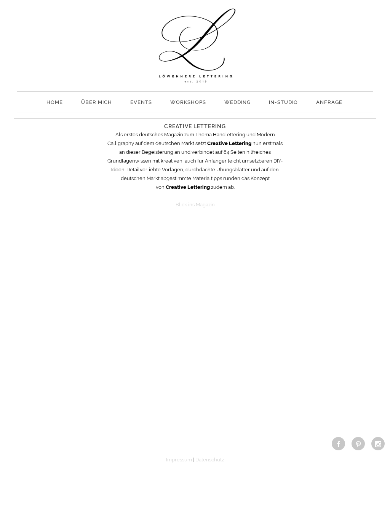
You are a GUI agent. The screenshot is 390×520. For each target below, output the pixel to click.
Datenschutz (209, 460)
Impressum (179, 460)
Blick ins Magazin (195, 204)
